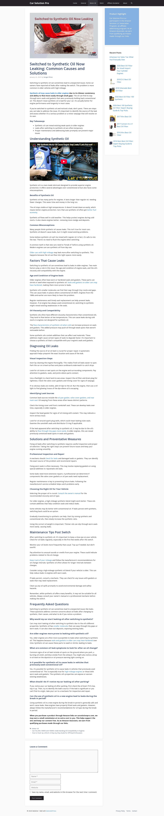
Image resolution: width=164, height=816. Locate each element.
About (125, 3)
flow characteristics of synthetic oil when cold (52, 325)
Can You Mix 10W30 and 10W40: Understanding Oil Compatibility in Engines (58, 731)
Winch (102, 3)
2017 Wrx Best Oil (124, 116)
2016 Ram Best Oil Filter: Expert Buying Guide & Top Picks (123, 143)
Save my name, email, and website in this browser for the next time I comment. (64, 792)
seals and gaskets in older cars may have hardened (72, 640)
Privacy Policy (120, 811)
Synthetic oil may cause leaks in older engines (49, 93)
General (83, 3)
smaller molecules (60, 626)
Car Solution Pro (39, 3)
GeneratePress (51, 811)
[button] (131, 3)
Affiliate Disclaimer (113, 3)
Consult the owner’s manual (69, 493)
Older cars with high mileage (41, 252)
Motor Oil (93, 3)
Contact (134, 811)
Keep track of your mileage (41, 560)
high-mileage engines (73, 671)
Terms (128, 811)
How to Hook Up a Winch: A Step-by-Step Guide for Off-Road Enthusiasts (57, 733)
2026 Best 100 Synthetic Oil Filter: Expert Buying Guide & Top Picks (122, 108)
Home (75, 3)
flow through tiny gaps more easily (52, 431)
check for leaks (52, 458)
